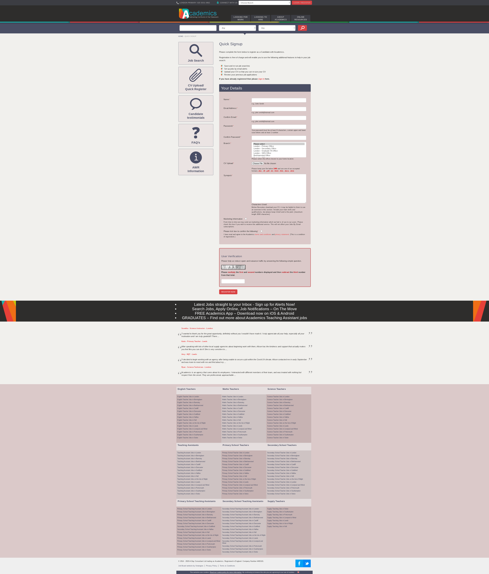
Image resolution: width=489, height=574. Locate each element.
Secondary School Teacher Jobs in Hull (280, 476)
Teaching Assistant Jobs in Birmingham (190, 456)
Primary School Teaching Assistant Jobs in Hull (193, 532)
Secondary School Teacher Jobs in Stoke (281, 494)
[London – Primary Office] (279, 146)
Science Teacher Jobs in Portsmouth (279, 432)
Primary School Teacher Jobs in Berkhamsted (237, 461)
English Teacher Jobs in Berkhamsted (190, 405)
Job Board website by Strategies (190, 566)
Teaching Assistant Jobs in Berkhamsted (191, 461)
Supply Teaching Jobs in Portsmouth (279, 515)
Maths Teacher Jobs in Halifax (232, 417)
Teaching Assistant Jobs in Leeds (188, 482)
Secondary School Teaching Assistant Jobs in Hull (239, 532)
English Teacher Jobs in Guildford (188, 414)
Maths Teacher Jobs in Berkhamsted (234, 405)
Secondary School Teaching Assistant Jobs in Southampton (242, 549)
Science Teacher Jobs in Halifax (278, 417)
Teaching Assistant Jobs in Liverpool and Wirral (193, 485)
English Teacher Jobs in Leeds (187, 426)
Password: (229, 126)
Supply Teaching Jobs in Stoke (277, 509)
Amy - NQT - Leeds (189, 354)
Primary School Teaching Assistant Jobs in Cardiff (194, 520)
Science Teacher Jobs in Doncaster (279, 411)
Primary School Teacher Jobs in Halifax (235, 473)
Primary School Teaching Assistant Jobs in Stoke (194, 550)
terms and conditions (263, 234)
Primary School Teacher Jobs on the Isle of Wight (239, 479)
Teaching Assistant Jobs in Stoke (188, 494)
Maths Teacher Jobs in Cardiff (232, 408)
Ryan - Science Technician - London (196, 367)
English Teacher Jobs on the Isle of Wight (191, 423)
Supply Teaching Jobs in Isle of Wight (280, 523)
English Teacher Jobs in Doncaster (189, 411)
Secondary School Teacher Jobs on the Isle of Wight (285, 479)
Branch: (227, 143)
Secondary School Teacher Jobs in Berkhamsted (283, 461)
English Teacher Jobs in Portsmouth (189, 432)
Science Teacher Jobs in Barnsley (278, 402)
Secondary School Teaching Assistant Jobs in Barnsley (241, 515)
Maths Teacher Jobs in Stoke (232, 438)
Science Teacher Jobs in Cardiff (278, 408)
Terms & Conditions (227, 566)
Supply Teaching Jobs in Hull (277, 526)
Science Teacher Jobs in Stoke (277, 438)
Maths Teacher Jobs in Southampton (234, 435)
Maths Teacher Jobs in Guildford (233, 414)
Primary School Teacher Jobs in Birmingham (237, 456)
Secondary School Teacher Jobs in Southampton (283, 491)
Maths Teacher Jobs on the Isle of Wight (236, 423)
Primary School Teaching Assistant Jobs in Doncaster (195, 523)
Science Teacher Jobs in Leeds (278, 426)
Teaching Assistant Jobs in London (189, 453)
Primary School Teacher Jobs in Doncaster (236, 467)
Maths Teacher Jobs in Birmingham (234, 399)
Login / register (302, 3)
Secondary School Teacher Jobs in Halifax (281, 473)
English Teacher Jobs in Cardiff (187, 408)
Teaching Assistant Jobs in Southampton (191, 491)
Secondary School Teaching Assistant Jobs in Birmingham (242, 512)
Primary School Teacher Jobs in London (235, 453)
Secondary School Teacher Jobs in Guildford (282, 470)
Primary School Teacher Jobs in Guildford (236, 470)
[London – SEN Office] (279, 153)
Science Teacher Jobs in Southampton (280, 435)
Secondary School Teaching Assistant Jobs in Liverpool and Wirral (242, 542)
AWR (196, 169)
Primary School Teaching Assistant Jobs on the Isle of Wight (197, 535)
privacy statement (282, 234)
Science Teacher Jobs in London (278, 397)
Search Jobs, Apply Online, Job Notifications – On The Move (244, 309)
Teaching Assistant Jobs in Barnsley (189, 459)
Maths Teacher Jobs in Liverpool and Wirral (236, 429)
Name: (227, 99)
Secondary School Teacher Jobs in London (281, 453)
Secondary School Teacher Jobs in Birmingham (283, 456)
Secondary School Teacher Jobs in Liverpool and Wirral (286, 485)
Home (180, 36)
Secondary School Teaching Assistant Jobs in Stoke (240, 552)
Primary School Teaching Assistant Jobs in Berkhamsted (196, 518)
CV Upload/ (195, 87)
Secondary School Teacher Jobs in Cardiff (281, 464)
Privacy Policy (211, 566)
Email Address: (231, 108)
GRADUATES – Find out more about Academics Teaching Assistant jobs (244, 318)
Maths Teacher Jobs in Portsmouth (234, 432)
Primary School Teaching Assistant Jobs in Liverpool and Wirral (198, 541)
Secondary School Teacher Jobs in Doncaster (282, 467)
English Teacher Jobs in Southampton (190, 435)
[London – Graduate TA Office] (279, 151)
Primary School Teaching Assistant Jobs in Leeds (194, 538)
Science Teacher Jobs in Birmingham (280, 399)
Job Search (196, 60)
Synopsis (228, 175)
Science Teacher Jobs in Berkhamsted (280, 405)
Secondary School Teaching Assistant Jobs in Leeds (240, 538)
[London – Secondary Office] (279, 148)
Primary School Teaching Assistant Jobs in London (194, 509)
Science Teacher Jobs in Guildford (278, 414)
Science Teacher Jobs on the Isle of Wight (281, 423)
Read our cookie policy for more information (226, 572)
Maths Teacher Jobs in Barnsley (233, 402)
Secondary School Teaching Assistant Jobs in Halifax (195, 529)
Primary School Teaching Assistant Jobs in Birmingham (196, 512)
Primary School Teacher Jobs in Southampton (237, 491)
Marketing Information (233, 219)
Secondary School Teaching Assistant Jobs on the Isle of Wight (243, 535)
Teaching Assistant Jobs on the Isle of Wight (192, 479)
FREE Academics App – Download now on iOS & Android (244, 313)
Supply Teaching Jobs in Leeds (277, 520)
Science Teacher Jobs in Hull (277, 420)
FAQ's (196, 142)
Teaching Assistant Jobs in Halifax (189, 473)
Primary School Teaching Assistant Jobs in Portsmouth (196, 544)
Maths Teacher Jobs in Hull (231, 420)
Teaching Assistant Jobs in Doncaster (190, 467)
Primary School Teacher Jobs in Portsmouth (237, 488)
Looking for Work (241, 18)
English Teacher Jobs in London (188, 397)
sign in (261, 79)
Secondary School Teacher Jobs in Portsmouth (283, 488)
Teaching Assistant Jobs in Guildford (189, 470)
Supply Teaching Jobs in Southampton (280, 512)
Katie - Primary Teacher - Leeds (194, 341)
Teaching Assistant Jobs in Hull (188, 476)
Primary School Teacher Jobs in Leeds (235, 482)
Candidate (196, 115)
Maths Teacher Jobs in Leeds (232, 426)
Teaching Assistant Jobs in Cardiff (188, 464)
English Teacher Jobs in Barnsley (188, 402)
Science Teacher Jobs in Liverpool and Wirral (282, 429)
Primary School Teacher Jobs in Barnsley (236, 459)
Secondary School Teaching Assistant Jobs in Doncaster (241, 523)
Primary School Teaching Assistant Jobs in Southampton (196, 547)
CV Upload (229, 163)
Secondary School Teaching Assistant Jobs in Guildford (196, 526)
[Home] (199, 13)
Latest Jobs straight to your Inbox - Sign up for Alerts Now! (244, 304)
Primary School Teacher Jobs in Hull (234, 476)
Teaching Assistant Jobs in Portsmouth (190, 488)
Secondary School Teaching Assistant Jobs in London (240, 509)
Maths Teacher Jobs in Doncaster (233, 411)
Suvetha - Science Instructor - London (197, 328)
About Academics (281, 18)
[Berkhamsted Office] (279, 155)
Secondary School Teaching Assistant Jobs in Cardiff (240, 520)
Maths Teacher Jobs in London (232, 397)
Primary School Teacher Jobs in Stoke (235, 494)
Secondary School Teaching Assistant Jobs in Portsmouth (242, 546)
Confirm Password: (232, 137)
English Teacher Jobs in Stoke (187, 438)
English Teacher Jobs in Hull (186, 420)
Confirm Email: (230, 117)
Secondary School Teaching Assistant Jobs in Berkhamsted (242, 518)
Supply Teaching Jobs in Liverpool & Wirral (281, 518)
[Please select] (279, 144)
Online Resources (300, 18)
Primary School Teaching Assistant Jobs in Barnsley (195, 515)
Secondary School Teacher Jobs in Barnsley (282, 459)
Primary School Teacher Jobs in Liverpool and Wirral (240, 485)
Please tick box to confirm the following (241, 231)
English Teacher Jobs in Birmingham (189, 399)
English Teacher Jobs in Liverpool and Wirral (192, 429)
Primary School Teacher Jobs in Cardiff (235, 464)
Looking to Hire (260, 18)
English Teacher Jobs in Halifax (188, 417)
